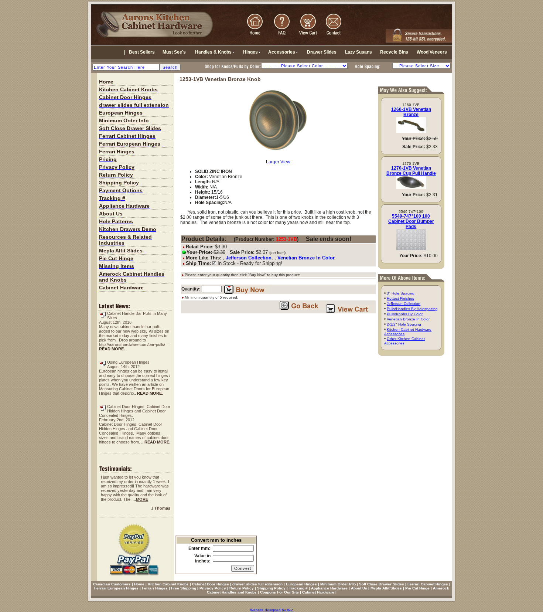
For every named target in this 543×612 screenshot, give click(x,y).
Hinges (250, 52)
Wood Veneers (432, 52)
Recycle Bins (394, 52)
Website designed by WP (271, 610)
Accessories (281, 52)
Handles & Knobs (213, 52)
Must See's (174, 52)
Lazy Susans (358, 52)
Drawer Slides (322, 52)
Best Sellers (142, 52)
